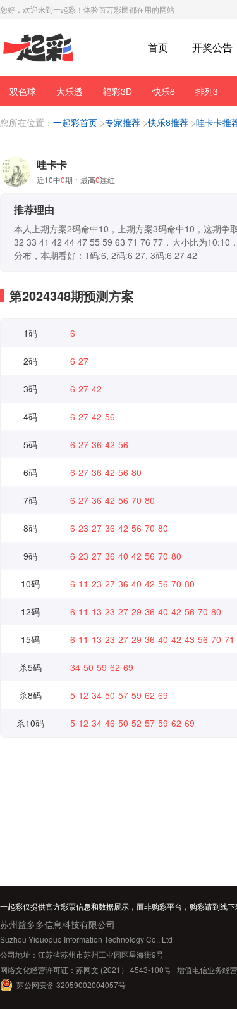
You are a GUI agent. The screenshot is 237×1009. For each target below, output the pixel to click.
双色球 (22, 91)
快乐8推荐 (168, 122)
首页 (158, 47)
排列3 (206, 91)
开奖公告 (212, 47)
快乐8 (163, 91)
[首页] (38, 48)
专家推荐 (122, 122)
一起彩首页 (75, 122)
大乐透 (69, 91)
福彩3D (117, 91)
